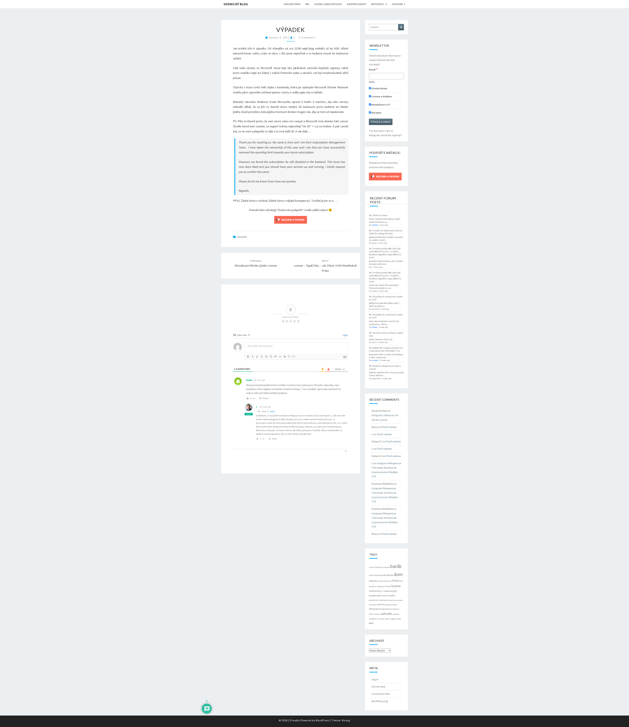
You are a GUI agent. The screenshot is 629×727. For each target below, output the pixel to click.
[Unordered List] (271, 357)
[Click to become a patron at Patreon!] (290, 219)
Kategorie (397, 4)
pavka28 (375, 309)
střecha (381, 604)
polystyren (393, 600)
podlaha (385, 595)
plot (379, 595)
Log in (375, 679)
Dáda (249, 380)
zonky (398, 619)
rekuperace (373, 605)
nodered (387, 591)
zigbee (393, 619)
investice (372, 586)
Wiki (307, 4)
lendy (388, 586)
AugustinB (376, 378)
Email (373, 69)
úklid (371, 623)
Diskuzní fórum (292, 4)
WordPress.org (380, 701)
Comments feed (381, 693)
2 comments (307, 37)
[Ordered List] (266, 357)
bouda (383, 575)
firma (395, 580)
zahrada (386, 614)
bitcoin (377, 575)
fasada (380, 581)
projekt (400, 600)
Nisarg (346, 720)
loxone (396, 586)
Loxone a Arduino (381, 96)
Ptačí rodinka (389, 427)
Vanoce (377, 614)
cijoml (374, 342)
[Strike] (261, 357)
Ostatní (242, 237)
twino (371, 614)
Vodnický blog (236, 4)
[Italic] (252, 357)
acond (371, 567)
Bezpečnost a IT (381, 104)
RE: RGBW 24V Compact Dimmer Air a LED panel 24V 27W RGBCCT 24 (386, 349)
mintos (373, 590)
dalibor (374, 327)
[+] (293, 356)
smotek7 (375, 360)
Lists (372, 81)
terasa (372, 608)
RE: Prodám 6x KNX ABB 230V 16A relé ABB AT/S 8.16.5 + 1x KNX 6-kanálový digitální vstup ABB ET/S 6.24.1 (385, 253)
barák (395, 566)
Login (345, 335)
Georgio (375, 225)
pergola (372, 595)
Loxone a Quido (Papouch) (328, 4)
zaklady (395, 614)
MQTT (380, 591)
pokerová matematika (379, 600)
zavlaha (380, 619)
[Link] (284, 357)
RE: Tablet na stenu (378, 215)
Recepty (376, 112)
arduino (387, 567)
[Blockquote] (275, 357)
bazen (371, 575)
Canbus (375, 291)
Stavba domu (379, 88)
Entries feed (378, 686)
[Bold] (248, 357)
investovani (381, 586)
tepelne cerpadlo (391, 605)
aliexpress (379, 567)
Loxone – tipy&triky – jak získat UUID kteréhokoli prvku (325, 265)
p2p (394, 590)
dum (398, 574)
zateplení (373, 619)
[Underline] (257, 357)
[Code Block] (280, 357)
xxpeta (374, 243)
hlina (401, 581)
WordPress (322, 720)
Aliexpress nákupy (356, 4)
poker (392, 595)
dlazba (390, 575)
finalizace (388, 581)
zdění (387, 619)
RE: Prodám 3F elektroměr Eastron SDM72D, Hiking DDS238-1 (385, 232)
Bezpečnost (377, 4)
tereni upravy (382, 608)
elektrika (373, 580)
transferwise (394, 609)
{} (289, 356)
